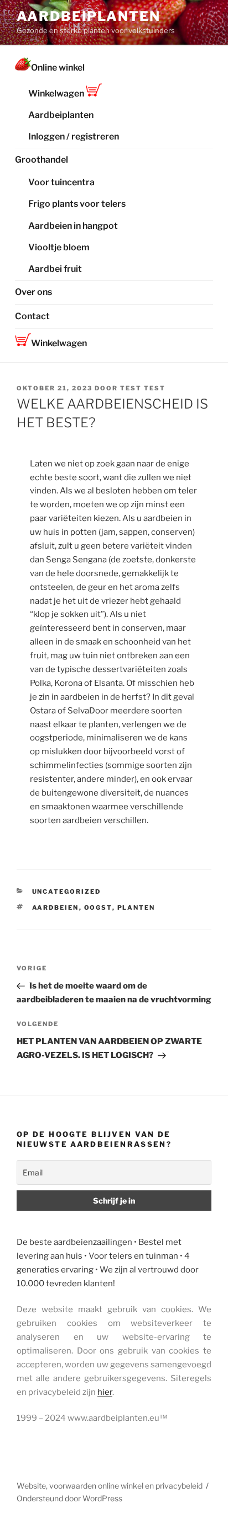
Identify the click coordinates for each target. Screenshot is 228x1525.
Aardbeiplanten (88, 16)
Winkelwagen (57, 93)
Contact (32, 316)
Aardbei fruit (55, 269)
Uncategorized (66, 891)
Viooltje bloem (59, 247)
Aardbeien (55, 907)
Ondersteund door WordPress (69, 1498)
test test (142, 388)
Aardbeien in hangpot (73, 226)
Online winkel (58, 67)
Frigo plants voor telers (77, 203)
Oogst (98, 907)
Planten (136, 907)
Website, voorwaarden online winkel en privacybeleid (110, 1485)
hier (104, 1392)
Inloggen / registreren (73, 136)
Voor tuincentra (61, 182)
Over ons (33, 292)
